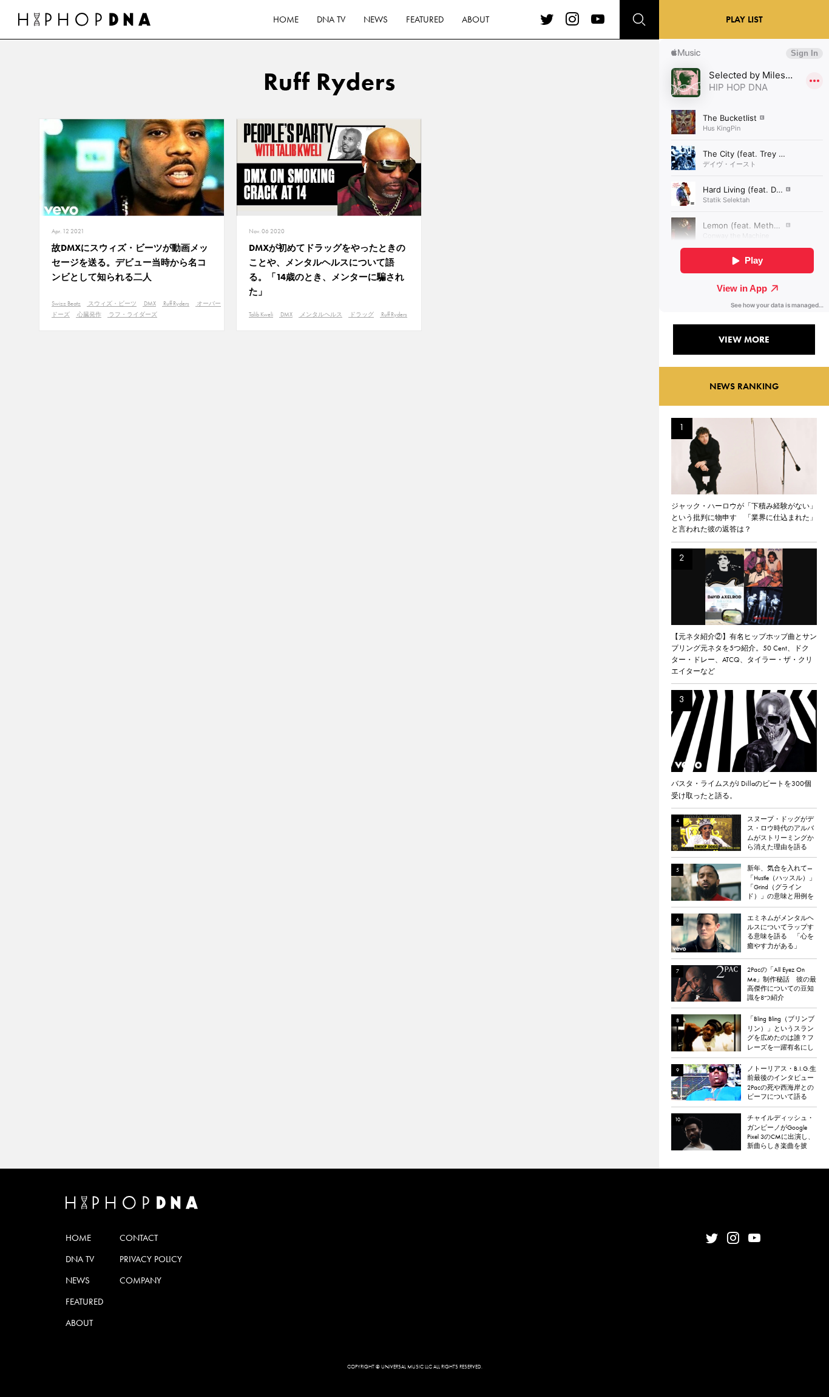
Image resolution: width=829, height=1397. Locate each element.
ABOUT (475, 19)
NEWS (376, 19)
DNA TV (331, 19)
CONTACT (139, 1238)
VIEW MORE (744, 339)
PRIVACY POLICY (151, 1259)
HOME (286, 19)
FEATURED (425, 19)
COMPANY (140, 1280)
